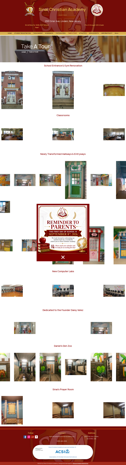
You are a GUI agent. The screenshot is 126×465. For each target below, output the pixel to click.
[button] (63, 257)
